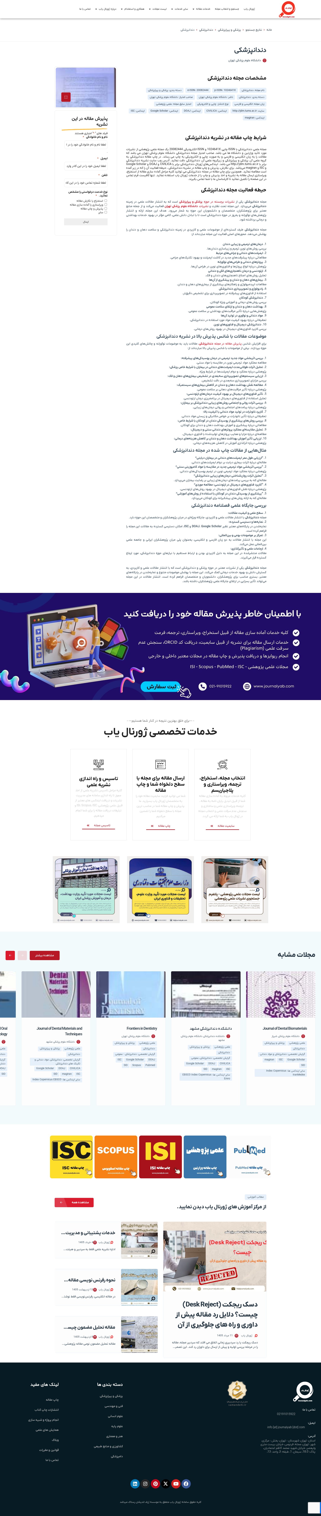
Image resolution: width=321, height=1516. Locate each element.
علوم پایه (117, 1426)
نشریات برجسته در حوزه (207, 202)
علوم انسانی (115, 1416)
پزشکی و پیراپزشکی (229, 30)
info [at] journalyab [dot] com (286, 1427)
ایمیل (102, 158)
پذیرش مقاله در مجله (220, 344)
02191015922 (286, 1414)
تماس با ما (85, 9)
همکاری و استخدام (134, 9)
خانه (269, 30)
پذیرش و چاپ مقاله (92, 209)
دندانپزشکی (206, 30)
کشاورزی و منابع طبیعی (108, 1446)
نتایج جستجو (254, 30)
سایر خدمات (181, 9)
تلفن (103, 175)
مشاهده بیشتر (44, 955)
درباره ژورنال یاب (107, 9)
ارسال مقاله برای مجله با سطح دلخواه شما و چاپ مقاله (161, 784)
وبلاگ (55, 1440)
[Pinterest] (155, 1483)
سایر (100, 212)
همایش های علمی (47, 1430)
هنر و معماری (114, 1436)
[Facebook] (186, 1483)
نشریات (186, 206)
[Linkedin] (135, 1483)
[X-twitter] (165, 1483)
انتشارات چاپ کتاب (47, 1410)
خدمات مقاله (203, 9)
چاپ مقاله (52, 1400)
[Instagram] (145, 1483)
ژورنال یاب (249, 9)
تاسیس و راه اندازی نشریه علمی (98, 782)
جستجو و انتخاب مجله (227, 9)
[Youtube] (176, 1483)
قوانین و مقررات (49, 1450)
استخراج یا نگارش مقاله (90, 201)
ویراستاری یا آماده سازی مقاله (86, 205)
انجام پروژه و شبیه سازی (43, 1420)
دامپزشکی (117, 1456)
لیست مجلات (160, 9)
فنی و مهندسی (114, 1406)
